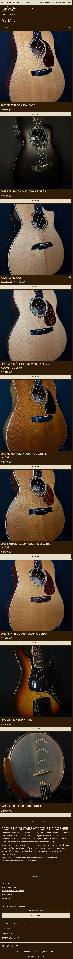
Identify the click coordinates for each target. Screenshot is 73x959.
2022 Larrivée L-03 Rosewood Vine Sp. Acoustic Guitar (25, 365)
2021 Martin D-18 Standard (18, 105)
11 (39, 821)
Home (4, 14)
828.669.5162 (7, 894)
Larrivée (50, 848)
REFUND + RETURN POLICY (13, 923)
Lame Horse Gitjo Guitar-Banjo (21, 806)
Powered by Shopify (35, 956)
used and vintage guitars (50, 845)
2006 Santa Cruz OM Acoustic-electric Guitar (26, 545)
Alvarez (32, 848)
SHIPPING (6, 928)
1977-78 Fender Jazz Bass (17, 720)
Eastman (40, 848)
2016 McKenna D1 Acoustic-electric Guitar (24, 455)
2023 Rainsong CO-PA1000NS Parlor (23, 191)
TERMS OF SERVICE (10, 938)
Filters (5, 28)
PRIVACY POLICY (9, 933)
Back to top (36, 877)
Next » (47, 821)
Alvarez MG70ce (11, 277)
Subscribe (35, 916)
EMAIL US (6, 898)
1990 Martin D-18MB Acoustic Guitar (24, 633)
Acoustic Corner (30, 951)
